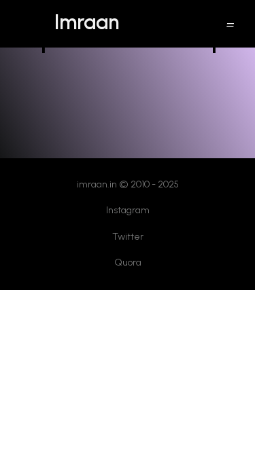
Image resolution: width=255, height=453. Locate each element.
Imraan (86, 22)
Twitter (127, 236)
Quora (127, 262)
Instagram (128, 210)
